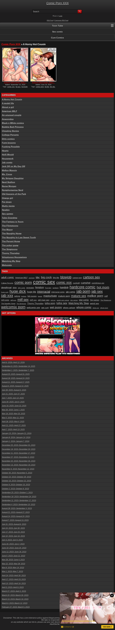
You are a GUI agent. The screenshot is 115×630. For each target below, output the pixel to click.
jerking (17, 296)
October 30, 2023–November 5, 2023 (17, 473)
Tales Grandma (9, 218)
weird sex (94, 303)
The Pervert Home (11, 241)
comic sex (11, 87)
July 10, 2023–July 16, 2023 (13, 536)
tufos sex (61, 303)
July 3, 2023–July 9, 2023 (12, 540)
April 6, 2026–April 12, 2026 (13, 362)
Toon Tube (57, 26)
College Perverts (10, 135)
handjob (64, 287)
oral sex (53, 300)
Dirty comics (8, 139)
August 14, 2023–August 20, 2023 (16, 516)
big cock (46, 277)
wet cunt (45, 308)
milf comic (5, 300)
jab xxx (7, 296)
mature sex (78, 295)
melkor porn (95, 295)
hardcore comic (83, 287)
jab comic (70, 292)
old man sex (43, 300)
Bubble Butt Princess (13, 127)
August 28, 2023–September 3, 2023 (17, 508)
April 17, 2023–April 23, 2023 (14, 579)
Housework (7, 159)
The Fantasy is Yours (13, 222)
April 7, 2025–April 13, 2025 (13, 430)
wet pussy (56, 307)
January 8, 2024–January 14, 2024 (16, 437)
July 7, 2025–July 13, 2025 (13, 398)
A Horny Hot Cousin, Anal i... (15, 82)
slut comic (84, 300)
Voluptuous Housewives (14, 257)
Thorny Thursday (11, 253)
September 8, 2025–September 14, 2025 (18, 366)
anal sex (32, 278)
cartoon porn (77, 278)
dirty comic (21, 288)
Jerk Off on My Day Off (13, 166)
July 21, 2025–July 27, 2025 (13, 394)
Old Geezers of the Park (14, 194)
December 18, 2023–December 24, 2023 (18, 449)
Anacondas (8, 119)
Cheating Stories (10, 131)
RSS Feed (50, 20)
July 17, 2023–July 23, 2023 (13, 532)
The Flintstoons (10, 226)
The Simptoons (10, 249)
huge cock (4, 292)
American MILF (9, 111)
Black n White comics (13, 123)
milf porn (13, 300)
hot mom (103, 287)
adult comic (7, 277)
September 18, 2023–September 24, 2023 (19, 497)
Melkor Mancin (9, 170)
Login (60, 16)
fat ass (18, 87)
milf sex (23, 299)
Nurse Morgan (9, 186)
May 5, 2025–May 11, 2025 (13, 418)
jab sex (97, 291)
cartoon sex (91, 277)
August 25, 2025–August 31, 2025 (16, 374)
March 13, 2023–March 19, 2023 (15, 599)
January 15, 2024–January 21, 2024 (16, 433)
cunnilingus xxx (98, 283)
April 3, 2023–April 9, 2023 (13, 587)
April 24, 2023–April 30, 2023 (14, 576)
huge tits (31, 291)
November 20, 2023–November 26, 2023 (18, 461)
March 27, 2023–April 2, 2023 (14, 591)
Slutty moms (8, 206)
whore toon (104, 308)
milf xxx (33, 300)
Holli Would (8, 155)
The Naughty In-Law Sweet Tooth (19, 237)
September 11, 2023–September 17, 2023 (19, 501)
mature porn (64, 296)
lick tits (52, 87)
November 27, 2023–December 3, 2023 (18, 457)
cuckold (76, 283)
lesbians (23, 296)
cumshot (85, 282)
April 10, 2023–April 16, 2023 (14, 583)
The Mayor (7, 230)
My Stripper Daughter (13, 178)
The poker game (10, 245)
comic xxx (64, 282)
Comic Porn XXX (57, 3)
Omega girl (7, 198)
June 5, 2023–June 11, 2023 (13, 556)
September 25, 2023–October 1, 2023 (17, 493)
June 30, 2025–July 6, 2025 (13, 402)
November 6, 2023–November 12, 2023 (18, 469)
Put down (7, 202)
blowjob (65, 277)
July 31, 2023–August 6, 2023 (14, 524)
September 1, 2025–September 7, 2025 (18, 370)
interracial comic (58, 292)
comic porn (40, 87)
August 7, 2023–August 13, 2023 (15, 520)
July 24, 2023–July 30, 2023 (13, 528)
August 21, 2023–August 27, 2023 (16, 512)
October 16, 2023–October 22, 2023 (16, 481)
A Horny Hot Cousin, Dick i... (43, 82)
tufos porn (50, 303)
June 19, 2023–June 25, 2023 (14, 548)
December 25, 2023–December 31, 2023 (18, 445)
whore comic (83, 307)
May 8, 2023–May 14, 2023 (13, 568)
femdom (39, 287)
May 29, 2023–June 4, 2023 (13, 560)
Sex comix (57, 31)
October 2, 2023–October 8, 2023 (15, 489)
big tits (56, 277)
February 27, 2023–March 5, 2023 (16, 607)
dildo (15, 288)
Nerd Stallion (8, 182)
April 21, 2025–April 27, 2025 (14, 425)
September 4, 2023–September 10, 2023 (18, 505)
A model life (8, 103)
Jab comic (7, 162)
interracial (43, 291)
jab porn (83, 291)
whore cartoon (69, 308)
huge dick (18, 291)
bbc (38, 277)
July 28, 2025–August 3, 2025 (14, 390)
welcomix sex (33, 307)
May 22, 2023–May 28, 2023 (13, 564)
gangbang (56, 288)
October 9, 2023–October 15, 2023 (16, 485)
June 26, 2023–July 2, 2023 (13, 544)
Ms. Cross (7, 174)
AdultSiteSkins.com (57, 624)
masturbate (50, 295)
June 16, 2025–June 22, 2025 (14, 406)
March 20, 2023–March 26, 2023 (15, 595)
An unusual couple (11, 115)
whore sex (96, 308)
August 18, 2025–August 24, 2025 (16, 378)
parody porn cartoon (63, 300)
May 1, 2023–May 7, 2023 (12, 572)
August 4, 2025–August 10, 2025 (15, 386)
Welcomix (7, 265)
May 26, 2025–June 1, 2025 (13, 410)
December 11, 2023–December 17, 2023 (18, 453)
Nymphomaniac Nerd (12, 190)
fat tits (47, 87)
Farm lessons (9, 143)
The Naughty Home (12, 233)
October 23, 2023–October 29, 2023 (16, 477)
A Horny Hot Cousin (12, 99)
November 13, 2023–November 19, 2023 (18, 465)
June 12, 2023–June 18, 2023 (14, 552)
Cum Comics (57, 37)
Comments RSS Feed (61, 20)
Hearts (5, 151)
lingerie (40, 296)
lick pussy (32, 296)
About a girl (8, 107)
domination (30, 288)
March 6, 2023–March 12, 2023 (14, 603)
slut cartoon (74, 300)
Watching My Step (11, 261)
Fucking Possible (11, 147)
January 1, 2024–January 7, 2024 (15, 441)
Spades (6, 210)
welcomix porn (13, 307)
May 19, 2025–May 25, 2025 (13, 414)
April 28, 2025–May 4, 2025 (13, 422)
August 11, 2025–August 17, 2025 (15, 382)
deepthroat (6, 287)
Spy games (7, 214)
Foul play (48, 288)
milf (106, 296)
